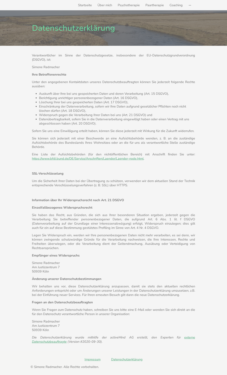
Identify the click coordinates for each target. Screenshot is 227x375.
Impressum (93, 359)
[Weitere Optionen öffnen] (190, 5)
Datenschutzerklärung (127, 359)
